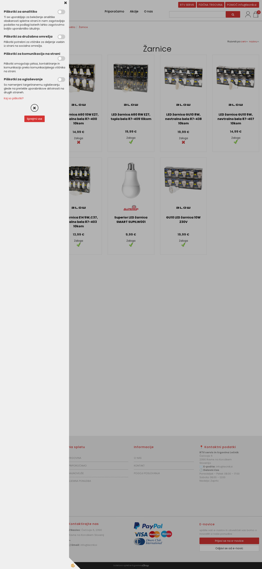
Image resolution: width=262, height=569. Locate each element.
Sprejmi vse (34, 119)
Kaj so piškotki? (14, 98)
